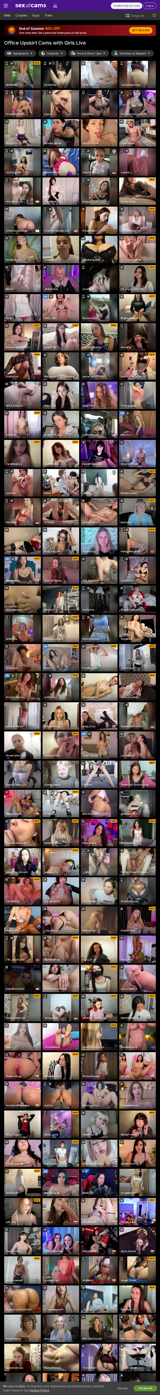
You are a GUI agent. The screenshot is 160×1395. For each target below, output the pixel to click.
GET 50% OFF (141, 30)
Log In (150, 5)
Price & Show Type (89, 53)
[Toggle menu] (6, 5)
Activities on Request (133, 53)
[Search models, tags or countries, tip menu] (154, 15)
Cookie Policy (39, 1390)
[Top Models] (55, 5)
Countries (53, 53)
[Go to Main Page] (31, 5)
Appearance (21, 53)
